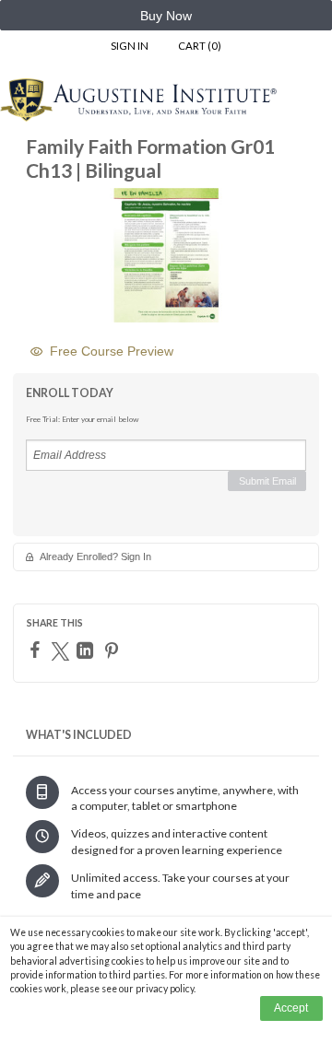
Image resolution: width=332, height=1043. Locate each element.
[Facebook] (37, 649)
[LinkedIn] (87, 650)
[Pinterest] (114, 650)
